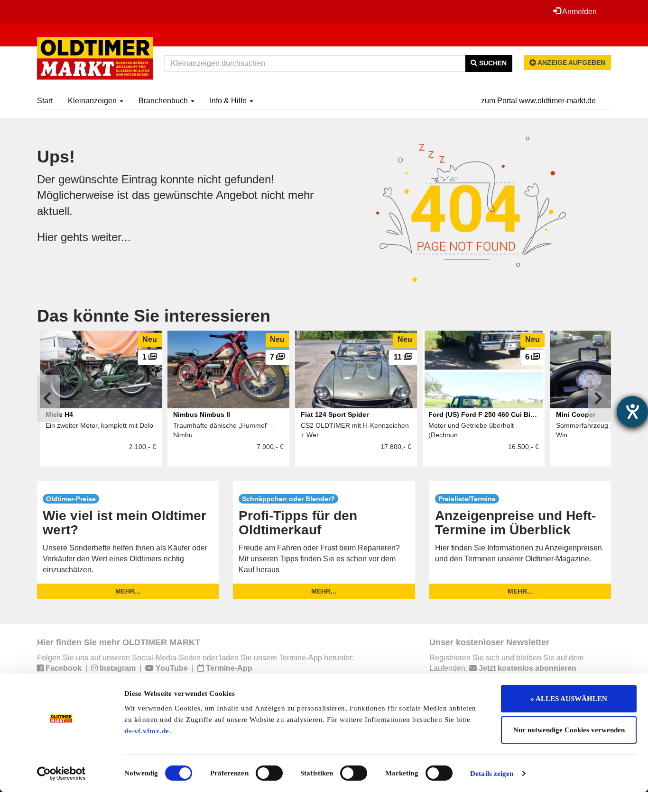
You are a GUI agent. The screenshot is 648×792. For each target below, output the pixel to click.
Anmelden (579, 12)
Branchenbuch (164, 101)
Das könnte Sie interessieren (153, 315)
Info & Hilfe (229, 101)
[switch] (269, 773)
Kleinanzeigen (93, 101)
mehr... (127, 591)
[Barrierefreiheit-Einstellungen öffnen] (632, 411)
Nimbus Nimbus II (201, 414)
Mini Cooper (575, 414)
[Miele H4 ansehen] (101, 369)
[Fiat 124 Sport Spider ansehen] (356, 369)
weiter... (111, 237)
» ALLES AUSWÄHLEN (568, 698)
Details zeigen (491, 773)
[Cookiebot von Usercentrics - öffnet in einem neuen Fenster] (61, 773)
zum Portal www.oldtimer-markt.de (538, 101)
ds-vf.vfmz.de (146, 731)
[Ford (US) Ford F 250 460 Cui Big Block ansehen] (484, 369)
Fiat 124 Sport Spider (335, 414)
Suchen (492, 63)
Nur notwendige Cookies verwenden (569, 730)
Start (45, 101)
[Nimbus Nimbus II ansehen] (228, 369)
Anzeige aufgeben (570, 62)
